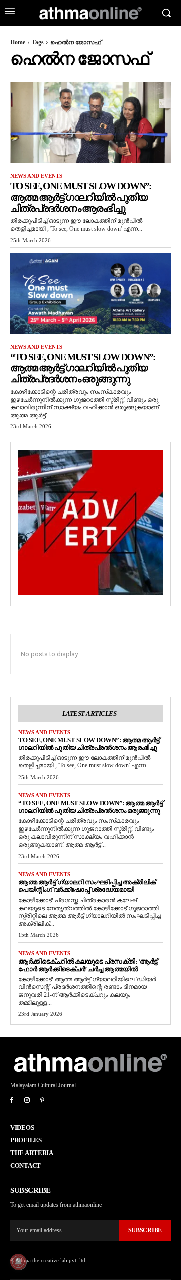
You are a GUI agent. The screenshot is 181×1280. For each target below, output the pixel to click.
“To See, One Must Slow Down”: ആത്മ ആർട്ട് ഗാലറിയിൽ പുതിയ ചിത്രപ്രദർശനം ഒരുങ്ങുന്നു (82, 368)
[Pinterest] (42, 1101)
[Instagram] (27, 1101)
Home (17, 42)
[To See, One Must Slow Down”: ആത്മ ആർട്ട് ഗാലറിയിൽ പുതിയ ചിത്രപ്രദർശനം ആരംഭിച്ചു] (90, 122)
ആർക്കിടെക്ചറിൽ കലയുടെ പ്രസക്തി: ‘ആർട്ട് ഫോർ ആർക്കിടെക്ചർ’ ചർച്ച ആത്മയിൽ (88, 965)
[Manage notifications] (18, 1262)
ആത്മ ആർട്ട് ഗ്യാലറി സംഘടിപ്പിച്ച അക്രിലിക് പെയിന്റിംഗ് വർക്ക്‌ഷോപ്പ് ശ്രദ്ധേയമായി (87, 885)
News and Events (36, 176)
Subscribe (145, 1230)
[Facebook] (11, 1101)
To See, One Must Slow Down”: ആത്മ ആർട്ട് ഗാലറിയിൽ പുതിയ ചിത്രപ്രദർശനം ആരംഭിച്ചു (80, 197)
